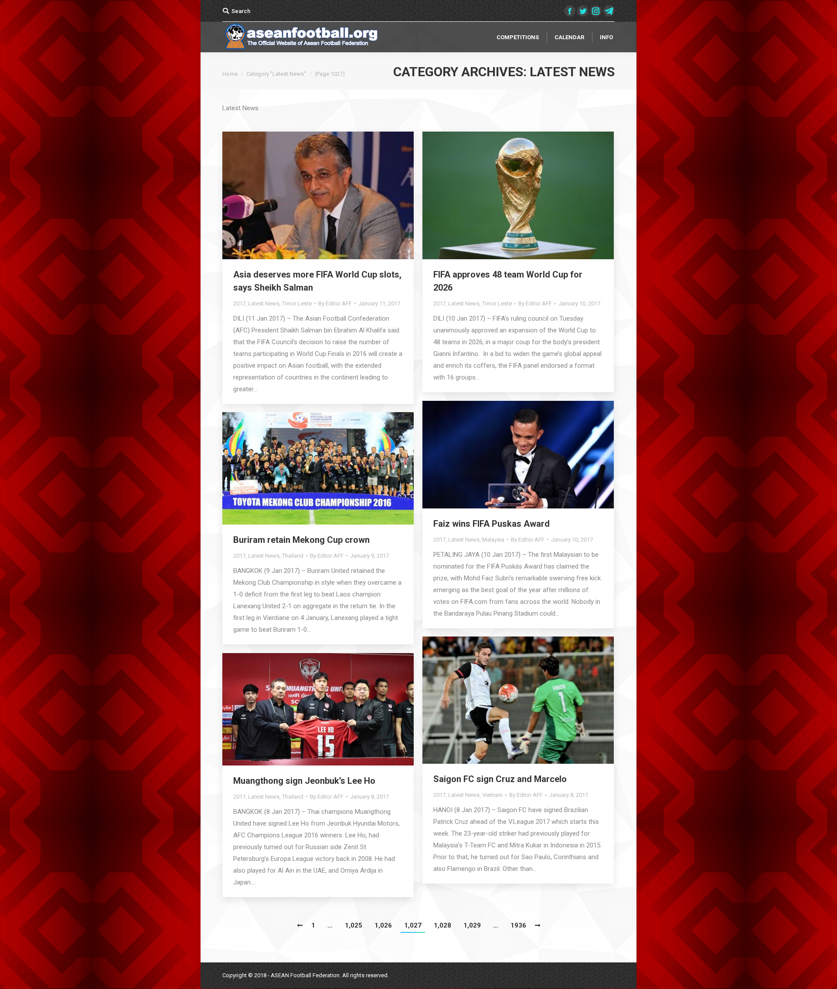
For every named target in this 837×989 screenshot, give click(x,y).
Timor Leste (297, 303)
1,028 (442, 925)
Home (230, 74)
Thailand (292, 555)
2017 (239, 303)
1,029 (472, 925)
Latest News (263, 303)
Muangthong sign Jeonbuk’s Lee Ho (304, 781)
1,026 (383, 925)
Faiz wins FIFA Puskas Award (491, 523)
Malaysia (493, 539)
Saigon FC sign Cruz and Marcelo (500, 779)
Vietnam (492, 795)
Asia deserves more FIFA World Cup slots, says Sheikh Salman (317, 281)
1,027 (413, 925)
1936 (518, 925)
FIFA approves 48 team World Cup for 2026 (507, 281)
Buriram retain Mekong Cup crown (301, 540)
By (335, 303)
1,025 (353, 925)
